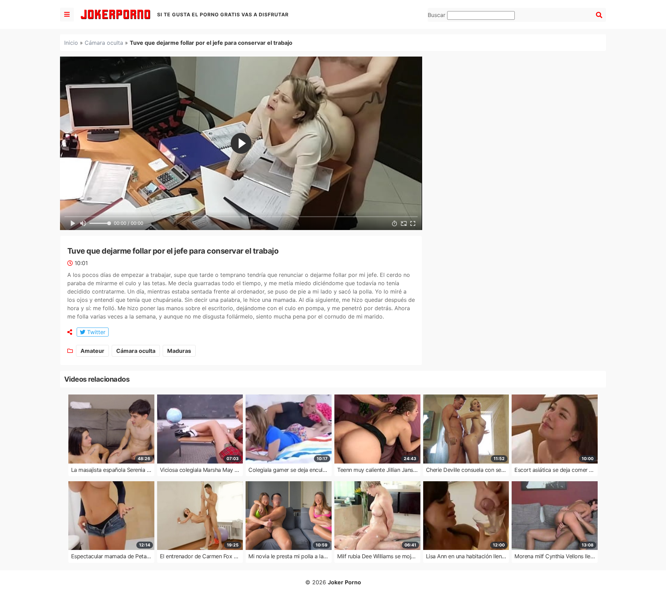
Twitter (95, 332)
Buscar (437, 14)
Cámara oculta (104, 42)
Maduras (179, 350)
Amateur (92, 350)
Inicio (71, 42)
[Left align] (67, 15)
